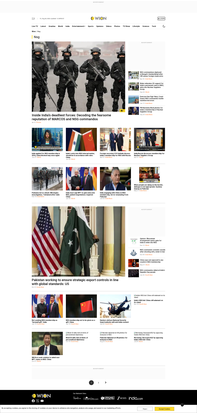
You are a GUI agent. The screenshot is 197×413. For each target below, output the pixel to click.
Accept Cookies (164, 409)
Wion (34, 31)
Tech (154, 26)
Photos (117, 26)
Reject (145, 409)
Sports (90, 26)
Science (146, 26)
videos (109, 26)
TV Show (126, 26)
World (60, 26)
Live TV (35, 26)
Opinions (99, 26)
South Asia (40, 287)
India (67, 26)
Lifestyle (136, 26)
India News (148, 79)
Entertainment (78, 26)
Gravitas (52, 26)
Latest (43, 26)
